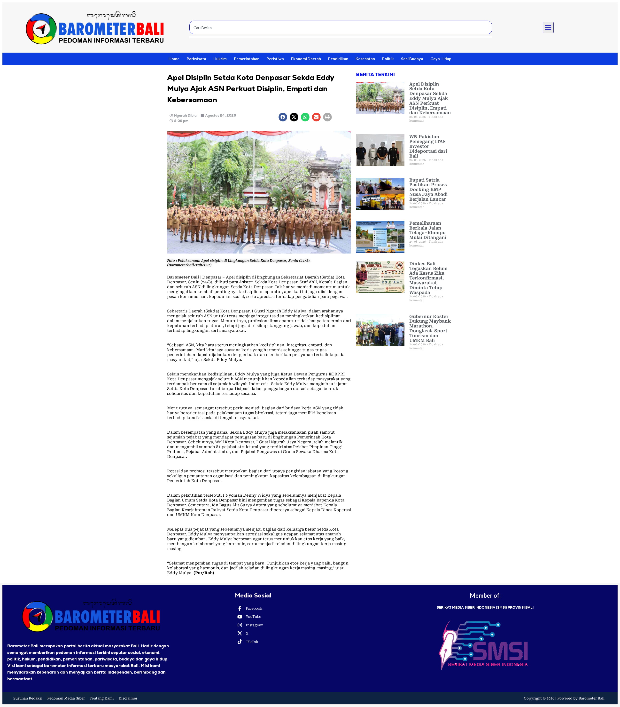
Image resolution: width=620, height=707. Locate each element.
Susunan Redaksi (27, 698)
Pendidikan (338, 58)
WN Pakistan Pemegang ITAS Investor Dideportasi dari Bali (428, 146)
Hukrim (220, 58)
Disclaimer (128, 698)
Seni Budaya (412, 58)
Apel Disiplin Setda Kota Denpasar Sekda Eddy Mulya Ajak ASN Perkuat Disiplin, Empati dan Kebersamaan (430, 98)
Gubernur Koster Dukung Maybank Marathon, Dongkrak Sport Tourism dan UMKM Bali (430, 328)
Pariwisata (196, 58)
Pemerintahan (246, 58)
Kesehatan (365, 58)
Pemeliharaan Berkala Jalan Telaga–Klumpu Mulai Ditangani (427, 230)
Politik (388, 58)
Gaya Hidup (440, 58)
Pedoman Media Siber (66, 698)
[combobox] (340, 27)
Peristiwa (275, 58)
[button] (548, 27)
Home (174, 58)
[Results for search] (340, 37)
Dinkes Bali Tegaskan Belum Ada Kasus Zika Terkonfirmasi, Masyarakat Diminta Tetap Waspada (428, 278)
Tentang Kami (102, 698)
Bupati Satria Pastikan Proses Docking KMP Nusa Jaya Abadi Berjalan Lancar (428, 189)
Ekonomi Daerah (306, 58)
